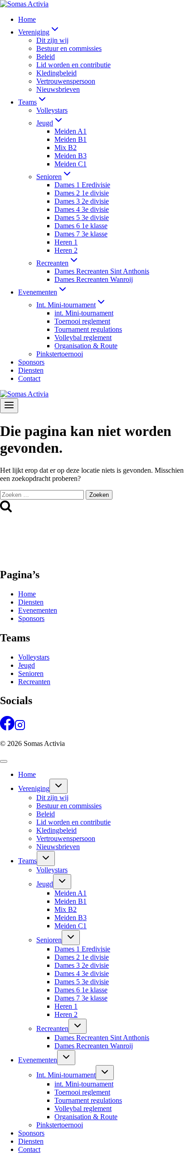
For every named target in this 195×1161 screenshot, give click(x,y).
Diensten (31, 370)
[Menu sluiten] (3, 761)
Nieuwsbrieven (58, 89)
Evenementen (37, 610)
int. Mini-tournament (83, 313)
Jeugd (26, 665)
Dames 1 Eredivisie (82, 185)
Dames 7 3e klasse (80, 234)
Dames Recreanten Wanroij (93, 279)
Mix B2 (65, 147)
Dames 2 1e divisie (81, 193)
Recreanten (34, 682)
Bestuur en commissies (69, 48)
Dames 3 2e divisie (81, 201)
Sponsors (31, 362)
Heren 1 (66, 242)
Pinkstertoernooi (59, 354)
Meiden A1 (70, 131)
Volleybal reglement (83, 337)
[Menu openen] (9, 405)
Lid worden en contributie (73, 65)
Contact (29, 378)
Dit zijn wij (52, 40)
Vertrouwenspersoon (65, 81)
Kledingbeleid (56, 73)
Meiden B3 (70, 156)
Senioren (31, 673)
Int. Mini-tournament (66, 1075)
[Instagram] (20, 728)
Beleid (45, 56)
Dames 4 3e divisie (81, 209)
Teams (27, 861)
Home (27, 19)
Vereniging (33, 788)
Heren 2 (66, 250)
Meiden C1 (70, 164)
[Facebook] (7, 728)
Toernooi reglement (82, 321)
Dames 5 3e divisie (81, 217)
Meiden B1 (70, 139)
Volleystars (52, 110)
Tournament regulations (88, 329)
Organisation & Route (85, 346)
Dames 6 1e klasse (80, 226)
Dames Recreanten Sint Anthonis (101, 271)
